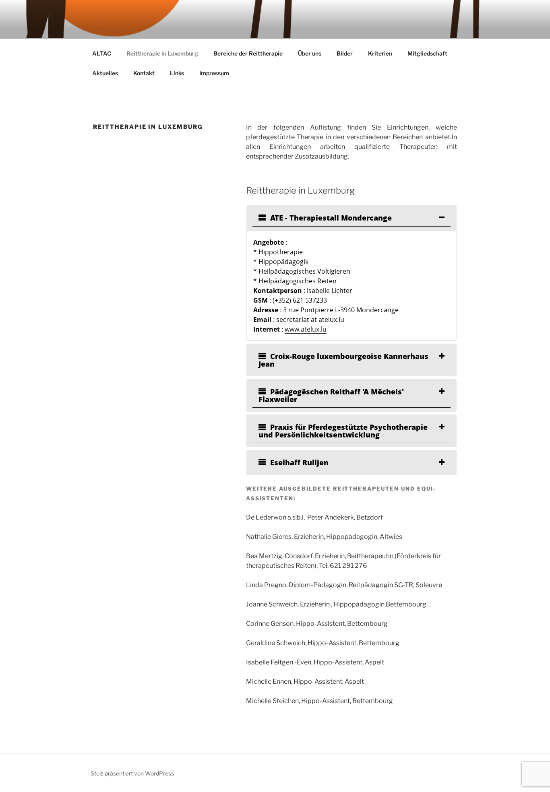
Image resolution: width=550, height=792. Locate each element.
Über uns (309, 53)
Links (177, 73)
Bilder (345, 53)
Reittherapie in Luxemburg (162, 53)
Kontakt (144, 73)
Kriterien (380, 53)
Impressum (214, 73)
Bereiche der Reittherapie (248, 53)
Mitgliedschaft (427, 53)
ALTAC (101, 53)
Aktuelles (105, 73)
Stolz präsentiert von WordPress (132, 773)
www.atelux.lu (306, 329)
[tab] (351, 218)
